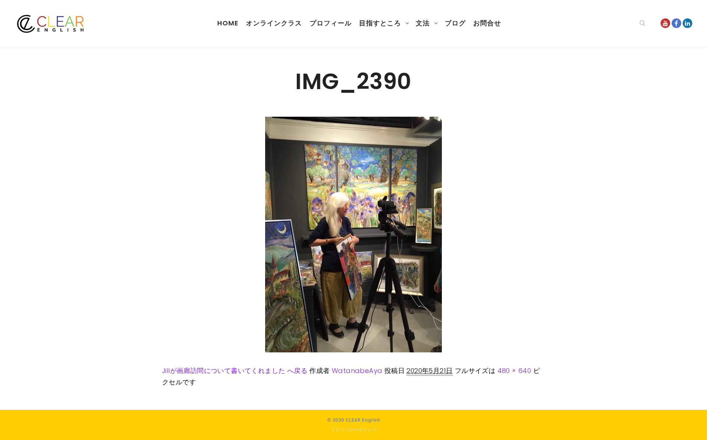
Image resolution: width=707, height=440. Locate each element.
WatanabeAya (357, 370)
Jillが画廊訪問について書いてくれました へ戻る (234, 370)
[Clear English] (51, 23)
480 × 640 (514, 370)
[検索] (642, 23)
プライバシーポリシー (353, 429)
